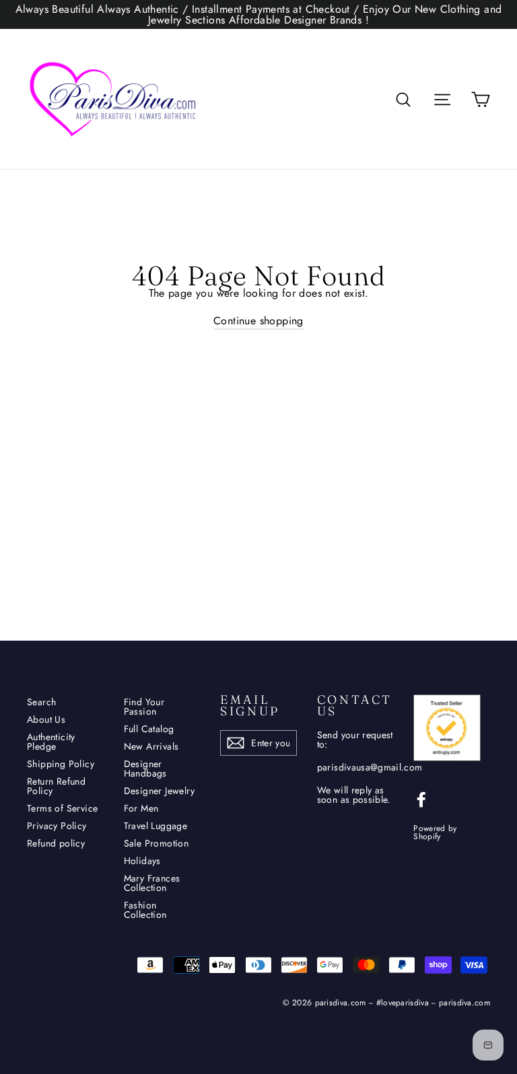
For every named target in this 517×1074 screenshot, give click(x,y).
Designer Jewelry (159, 790)
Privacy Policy (57, 825)
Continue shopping (258, 320)
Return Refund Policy (56, 786)
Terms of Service (62, 808)
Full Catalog (149, 729)
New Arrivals (151, 746)
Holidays (142, 860)
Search (41, 702)
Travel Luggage (156, 825)
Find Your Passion (144, 706)
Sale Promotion (156, 843)
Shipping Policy (60, 764)
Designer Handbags (145, 768)
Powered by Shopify (434, 832)
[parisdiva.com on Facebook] (421, 799)
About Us (46, 719)
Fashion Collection (145, 909)
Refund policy (56, 843)
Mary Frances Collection (152, 882)
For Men (141, 808)
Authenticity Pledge (51, 741)
